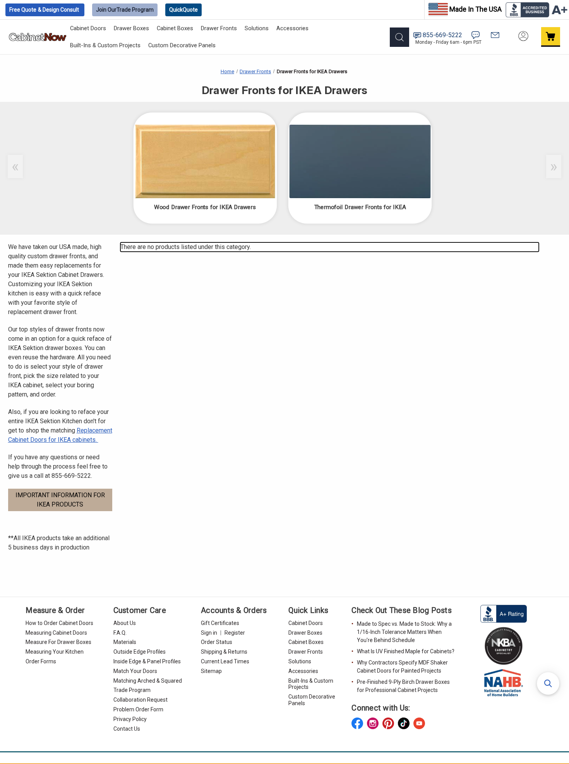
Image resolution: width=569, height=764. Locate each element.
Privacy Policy (130, 719)
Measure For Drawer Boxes (58, 642)
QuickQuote (183, 10)
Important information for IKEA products (60, 499)
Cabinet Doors (88, 28)
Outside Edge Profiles (139, 652)
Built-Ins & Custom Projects (105, 45)
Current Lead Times (225, 661)
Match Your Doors (135, 671)
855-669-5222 (442, 35)
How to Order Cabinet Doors (59, 623)
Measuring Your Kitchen (55, 652)
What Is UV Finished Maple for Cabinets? (405, 651)
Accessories (292, 28)
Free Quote (44, 10)
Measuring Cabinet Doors (56, 633)
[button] (548, 683)
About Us (124, 623)
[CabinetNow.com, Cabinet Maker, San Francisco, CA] (503, 613)
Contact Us (126, 729)
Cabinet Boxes (175, 28)
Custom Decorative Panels (182, 45)
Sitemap (211, 671)
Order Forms (41, 661)
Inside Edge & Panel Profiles (147, 661)
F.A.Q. (120, 633)
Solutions (257, 28)
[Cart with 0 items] (550, 36)
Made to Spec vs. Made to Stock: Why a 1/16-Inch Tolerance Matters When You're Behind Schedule (404, 632)
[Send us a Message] (495, 35)
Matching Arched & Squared (147, 681)
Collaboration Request (140, 700)
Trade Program (125, 10)
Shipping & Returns (224, 652)
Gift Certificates (220, 623)
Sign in (209, 633)
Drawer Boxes (131, 28)
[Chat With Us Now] (475, 35)
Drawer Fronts (219, 28)
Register (235, 633)
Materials (124, 642)
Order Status (216, 642)
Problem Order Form (138, 709)
